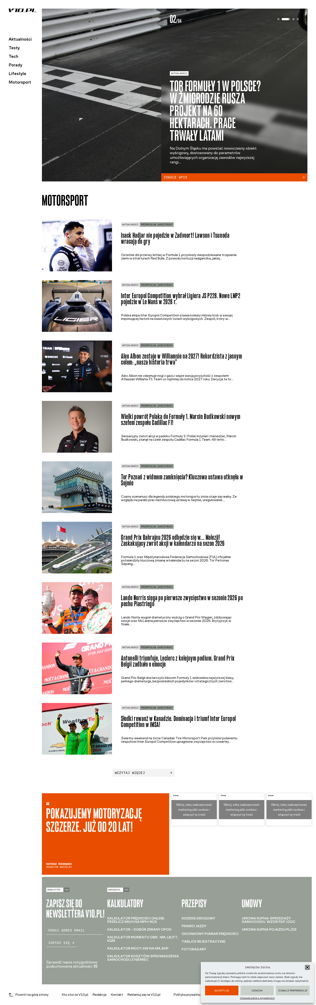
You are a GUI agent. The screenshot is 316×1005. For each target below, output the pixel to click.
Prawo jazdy (194, 926)
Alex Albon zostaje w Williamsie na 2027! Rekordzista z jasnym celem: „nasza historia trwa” (181, 359)
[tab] (278, 19)
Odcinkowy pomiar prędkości (210, 934)
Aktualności (20, 39)
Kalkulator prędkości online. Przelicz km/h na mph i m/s (136, 920)
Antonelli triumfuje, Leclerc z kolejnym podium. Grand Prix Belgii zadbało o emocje (178, 661)
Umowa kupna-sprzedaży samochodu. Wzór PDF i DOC (268, 920)
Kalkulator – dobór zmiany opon (139, 929)
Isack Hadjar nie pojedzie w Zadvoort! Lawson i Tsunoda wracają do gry (175, 238)
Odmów (257, 990)
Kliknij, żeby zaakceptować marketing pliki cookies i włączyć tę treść (194, 809)
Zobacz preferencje (292, 990)
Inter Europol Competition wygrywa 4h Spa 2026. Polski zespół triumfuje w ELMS (217, 122)
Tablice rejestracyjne (203, 941)
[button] (307, 967)
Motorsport (20, 82)
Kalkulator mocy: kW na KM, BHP (138, 948)
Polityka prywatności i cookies (195, 994)
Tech (13, 56)
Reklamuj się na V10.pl (143, 995)
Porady (15, 65)
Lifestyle (17, 73)
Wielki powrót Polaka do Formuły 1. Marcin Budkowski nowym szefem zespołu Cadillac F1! (180, 419)
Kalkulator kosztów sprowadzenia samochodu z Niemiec (143, 958)
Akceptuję (221, 990)
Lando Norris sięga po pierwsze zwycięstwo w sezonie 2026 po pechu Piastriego (182, 601)
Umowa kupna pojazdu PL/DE (269, 929)
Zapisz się (59, 943)
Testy (14, 48)
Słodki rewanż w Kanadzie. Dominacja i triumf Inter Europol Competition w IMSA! (178, 721)
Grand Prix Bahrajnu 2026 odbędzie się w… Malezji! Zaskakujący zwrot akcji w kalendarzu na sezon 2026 (173, 540)
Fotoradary (194, 949)
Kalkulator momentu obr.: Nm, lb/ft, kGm (142, 939)
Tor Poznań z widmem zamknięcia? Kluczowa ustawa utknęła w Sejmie (182, 480)
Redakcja (99, 995)
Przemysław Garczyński (157, 224)
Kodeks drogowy (198, 918)
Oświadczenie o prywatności (257, 998)
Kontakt (117, 995)
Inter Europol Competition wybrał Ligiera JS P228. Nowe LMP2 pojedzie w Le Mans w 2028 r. (180, 299)
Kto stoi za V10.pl (75, 995)
